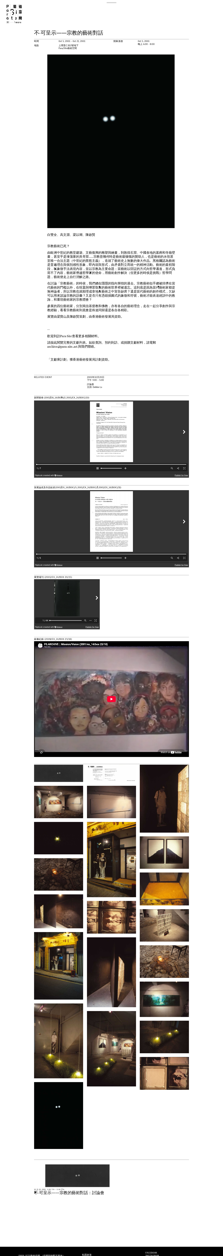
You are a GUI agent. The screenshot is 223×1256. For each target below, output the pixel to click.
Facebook (151, 1252)
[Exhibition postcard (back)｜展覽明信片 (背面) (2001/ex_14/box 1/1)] (111, 773)
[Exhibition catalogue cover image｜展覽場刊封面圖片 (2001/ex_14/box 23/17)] (58, 1115)
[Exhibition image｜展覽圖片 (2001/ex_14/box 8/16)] (164, 799)
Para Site (18, 14)
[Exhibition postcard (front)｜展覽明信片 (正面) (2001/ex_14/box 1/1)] (58, 773)
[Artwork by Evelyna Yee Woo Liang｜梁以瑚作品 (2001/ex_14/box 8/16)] (58, 802)
